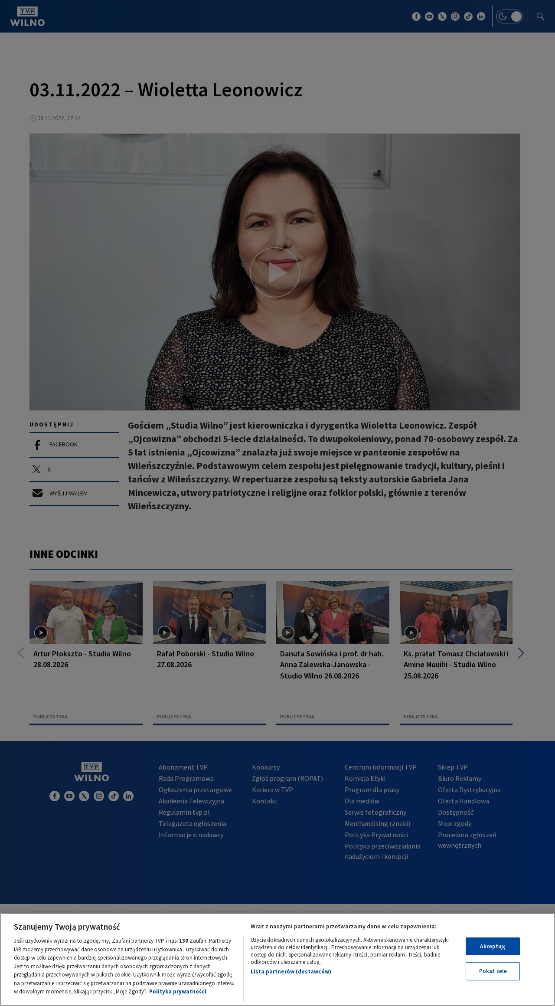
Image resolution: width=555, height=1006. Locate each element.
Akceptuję (493, 946)
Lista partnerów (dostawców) (291, 971)
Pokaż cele (493, 971)
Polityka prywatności (177, 991)
